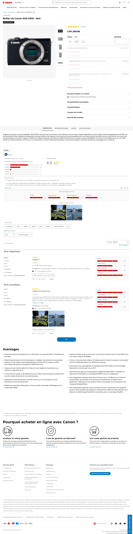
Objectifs (48, 474)
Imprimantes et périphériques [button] (48, 7)
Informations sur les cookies (85, 517)
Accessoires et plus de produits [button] (90, 7)
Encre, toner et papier (52, 477)
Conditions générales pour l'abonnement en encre (32, 482)
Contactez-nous (7, 468)
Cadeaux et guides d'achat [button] (111, 7)
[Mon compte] (119, 2)
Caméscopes (49, 486)
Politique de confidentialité (35, 517)
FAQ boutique (7, 477)
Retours (5, 474)
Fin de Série (12, 12)
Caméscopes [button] (73, 7)
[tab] (47, 128)
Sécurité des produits (30, 486)
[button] (69, 41)
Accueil (5, 12)
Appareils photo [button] (11, 7)
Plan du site (28, 490)
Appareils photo (50, 471)
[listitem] (60, 31)
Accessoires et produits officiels (54, 489)
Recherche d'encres (51, 480)
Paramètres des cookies (65, 517)
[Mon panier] (128, 2)
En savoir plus (7, 447)
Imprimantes (49, 483)
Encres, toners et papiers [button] (27, 7)
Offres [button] (125, 7)
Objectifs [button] (64, 7)
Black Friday (49, 468)
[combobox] (71, 2)
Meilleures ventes (51, 492)
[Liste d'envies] (124, 2)
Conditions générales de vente (13, 517)
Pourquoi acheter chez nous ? (33, 468)
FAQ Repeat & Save (8, 480)
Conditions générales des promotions (31, 478)
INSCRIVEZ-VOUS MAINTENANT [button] (100, 473)
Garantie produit (29, 471)
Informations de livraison (9, 471)
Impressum (50, 517)
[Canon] (7, 2)
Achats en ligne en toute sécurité (33, 474)
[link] (98, 49)
